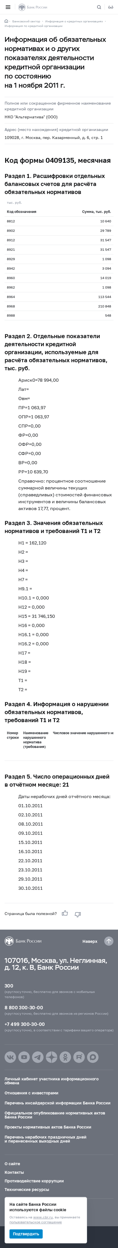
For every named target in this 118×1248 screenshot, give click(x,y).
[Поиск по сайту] (102, 7)
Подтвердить (26, 1233)
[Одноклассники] (65, 1057)
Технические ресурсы (27, 1189)
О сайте (12, 1163)
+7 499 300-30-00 (25, 1024)
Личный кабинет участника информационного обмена (52, 1080)
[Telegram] (38, 1057)
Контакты (14, 1172)
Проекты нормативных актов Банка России (48, 1126)
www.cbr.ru (43, 1217)
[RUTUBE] (79, 1057)
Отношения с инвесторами (31, 1092)
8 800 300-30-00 (24, 1007)
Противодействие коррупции (34, 1180)
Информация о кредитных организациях (74, 21)
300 (9, 985)
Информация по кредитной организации (33, 26)
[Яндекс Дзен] (51, 1057)
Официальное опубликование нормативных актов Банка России (55, 1114)
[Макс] (93, 1057)
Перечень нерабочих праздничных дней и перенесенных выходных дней (45, 1139)
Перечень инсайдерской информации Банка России (58, 1102)
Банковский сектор (26, 21)
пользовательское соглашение (35, 1222)
